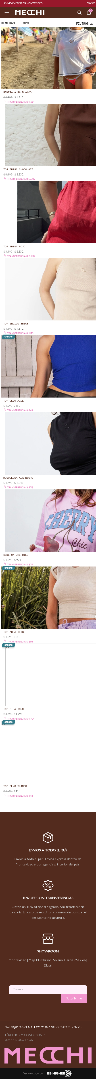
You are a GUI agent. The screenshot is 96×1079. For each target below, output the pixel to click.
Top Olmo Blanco (15, 786)
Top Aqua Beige (14, 632)
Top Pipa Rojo (13, 709)
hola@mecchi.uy (18, 1027)
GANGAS (8, 336)
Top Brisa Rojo (14, 246)
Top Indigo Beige (15, 323)
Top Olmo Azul (13, 400)
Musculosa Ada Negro (18, 478)
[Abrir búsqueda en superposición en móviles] (79, 12)
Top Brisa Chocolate (18, 169)
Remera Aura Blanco (17, 92)
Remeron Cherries (15, 555)
